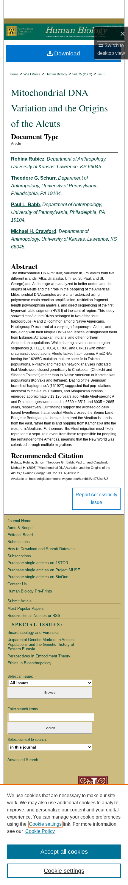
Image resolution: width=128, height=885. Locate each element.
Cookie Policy (40, 831)
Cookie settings (45, 824)
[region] (64, 834)
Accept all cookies (64, 851)
